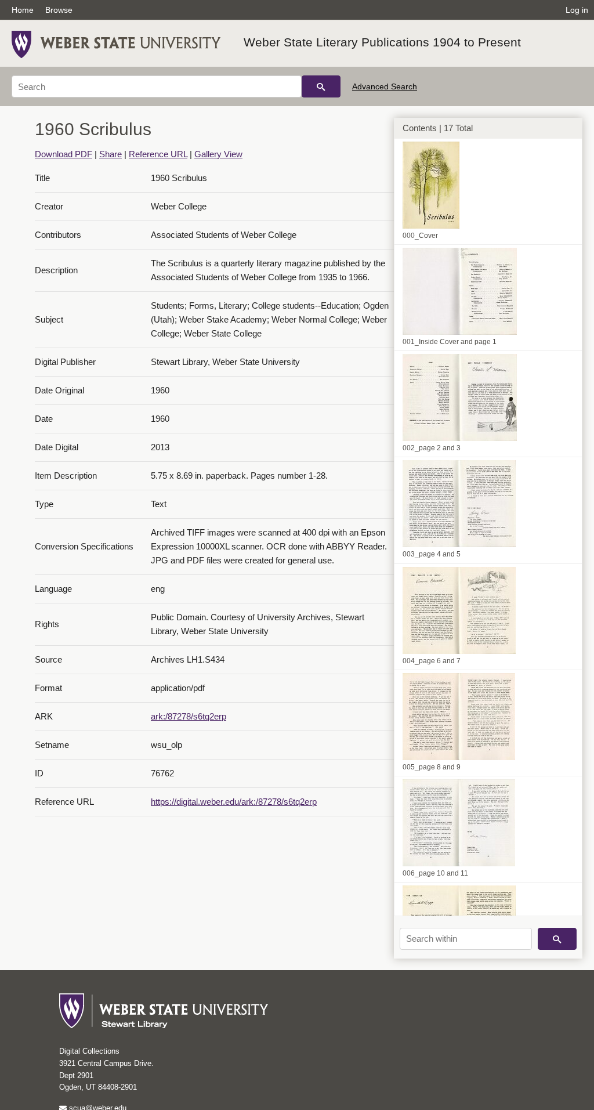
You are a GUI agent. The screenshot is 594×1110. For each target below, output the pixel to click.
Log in (577, 10)
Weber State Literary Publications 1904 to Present (382, 42)
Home (23, 10)
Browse (59, 10)
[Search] (321, 86)
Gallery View (218, 154)
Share (110, 154)
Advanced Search (384, 86)
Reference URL (158, 154)
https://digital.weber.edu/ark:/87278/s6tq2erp (234, 802)
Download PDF (63, 154)
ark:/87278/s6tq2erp (188, 716)
